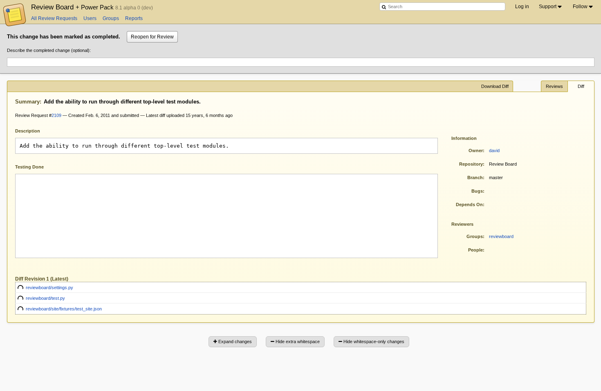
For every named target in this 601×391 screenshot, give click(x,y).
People (475, 249)
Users (89, 18)
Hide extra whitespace (297, 341)
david (494, 150)
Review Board (73, 7)
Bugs (477, 191)
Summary (27, 102)
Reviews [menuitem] (554, 86)
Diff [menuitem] (581, 86)
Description (33, 130)
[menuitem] (551, 6)
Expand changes (234, 341)
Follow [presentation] (580, 6)
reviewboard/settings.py (49, 287)
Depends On (469, 204)
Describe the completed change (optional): (49, 50)
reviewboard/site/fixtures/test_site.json (64, 308)
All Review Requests (54, 18)
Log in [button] (522, 6)
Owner (476, 150)
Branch (475, 177)
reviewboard (501, 236)
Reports (134, 18)
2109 (56, 115)
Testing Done (29, 166)
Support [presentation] (547, 6)
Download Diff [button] (495, 86)
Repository (471, 164)
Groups (111, 18)
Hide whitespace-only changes (373, 341)
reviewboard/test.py (45, 298)
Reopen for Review (152, 37)
